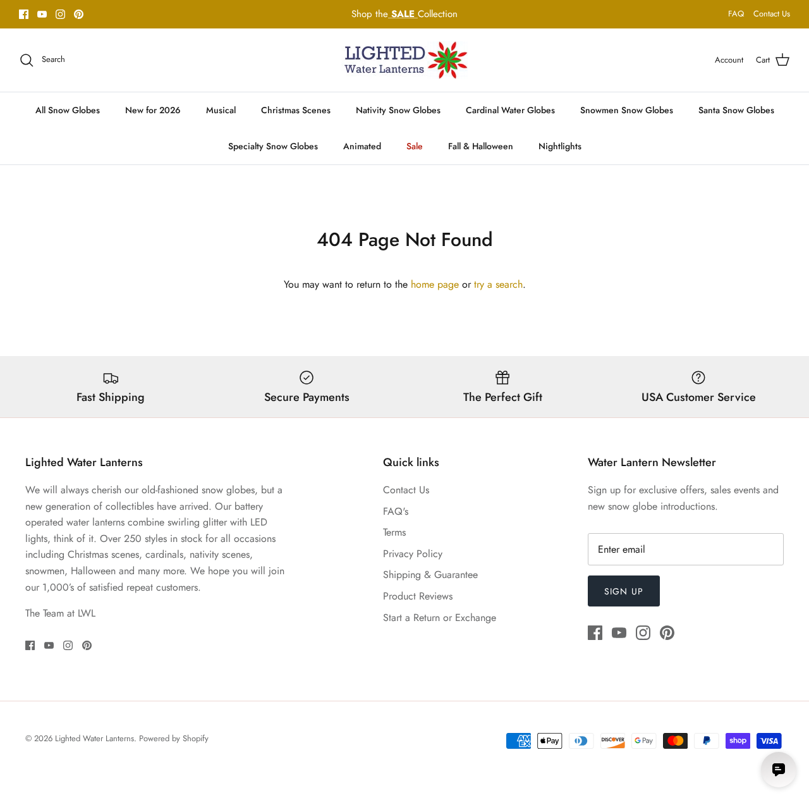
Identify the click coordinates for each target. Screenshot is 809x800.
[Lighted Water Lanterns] (404, 60)
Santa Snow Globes (736, 110)
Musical (221, 110)
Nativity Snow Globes (398, 110)
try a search (498, 284)
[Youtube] (42, 14)
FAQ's (395, 511)
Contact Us (771, 14)
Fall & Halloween (480, 146)
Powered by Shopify (174, 738)
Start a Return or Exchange (439, 617)
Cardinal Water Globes (510, 110)
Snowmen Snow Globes (626, 110)
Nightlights (559, 146)
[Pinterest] (78, 14)
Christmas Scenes (296, 110)
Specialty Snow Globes (273, 146)
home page (435, 284)
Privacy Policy (412, 553)
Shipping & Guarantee (430, 574)
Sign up (623, 591)
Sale (414, 146)
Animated (362, 146)
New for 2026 (153, 110)
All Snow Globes (67, 110)
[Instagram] (60, 14)
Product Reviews (418, 596)
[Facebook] (23, 14)
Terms (394, 532)
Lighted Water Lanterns (94, 738)
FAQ (736, 14)
